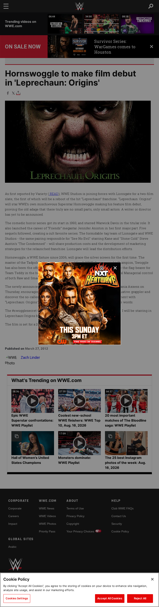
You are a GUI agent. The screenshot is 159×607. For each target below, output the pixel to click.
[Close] (152, 579)
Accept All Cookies (109, 598)
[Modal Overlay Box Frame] (79, 303)
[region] (79, 590)
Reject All (140, 598)
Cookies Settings (17, 598)
